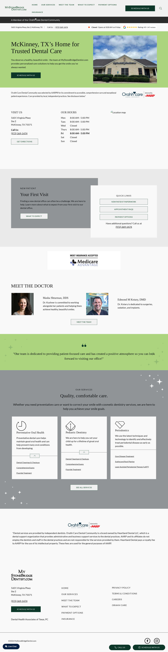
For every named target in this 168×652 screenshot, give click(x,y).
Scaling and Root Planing (124, 461)
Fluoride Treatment (24, 473)
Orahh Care (119, 605)
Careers (117, 599)
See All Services (84, 487)
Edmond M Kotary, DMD (132, 299)
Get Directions (24, 141)
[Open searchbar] (160, 8)
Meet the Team (66, 5)
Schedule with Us (140, 8)
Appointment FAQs (123, 209)
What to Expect (86, 5)
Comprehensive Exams (25, 468)
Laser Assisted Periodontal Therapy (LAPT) (132, 467)
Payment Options (107, 5)
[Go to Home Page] (15, 8)
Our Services (48, 5)
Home (35, 5)
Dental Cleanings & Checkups (28, 462)
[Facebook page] (147, 641)
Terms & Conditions (124, 593)
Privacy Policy (121, 587)
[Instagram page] (157, 641)
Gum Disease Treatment (124, 456)
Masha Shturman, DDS (55, 297)
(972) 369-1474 (61, 27)
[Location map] (134, 135)
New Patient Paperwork (123, 202)
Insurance (37, 12)
